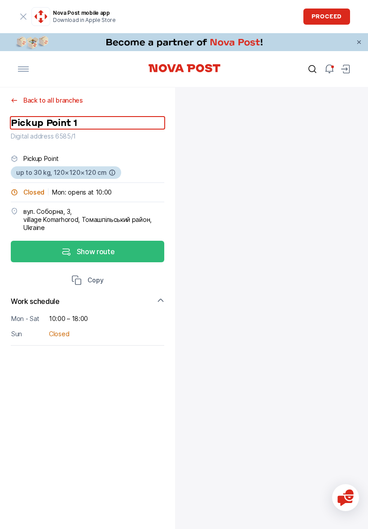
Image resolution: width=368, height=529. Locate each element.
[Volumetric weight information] (112, 172)
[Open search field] (312, 69)
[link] (184, 42)
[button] (87, 281)
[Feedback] (345, 497)
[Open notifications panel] (329, 69)
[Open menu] (23, 69)
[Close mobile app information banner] (23, 16)
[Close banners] (359, 42)
